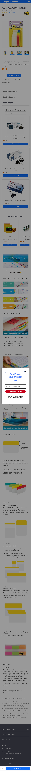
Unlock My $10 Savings (15, 391)
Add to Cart (18, 768)
